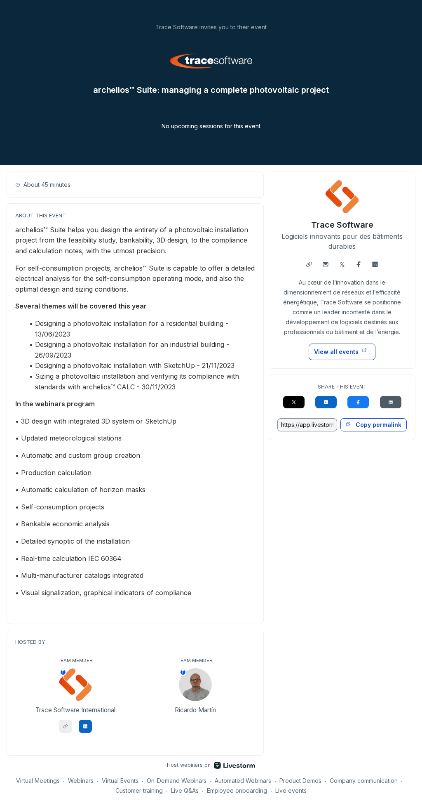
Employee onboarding (237, 790)
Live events (291, 790)
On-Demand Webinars (177, 780)
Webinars (81, 780)
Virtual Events (120, 780)
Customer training (139, 790)
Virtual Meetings (38, 780)
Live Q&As (185, 790)
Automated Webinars (243, 780)
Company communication (364, 780)
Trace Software (342, 225)
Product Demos (300, 780)
